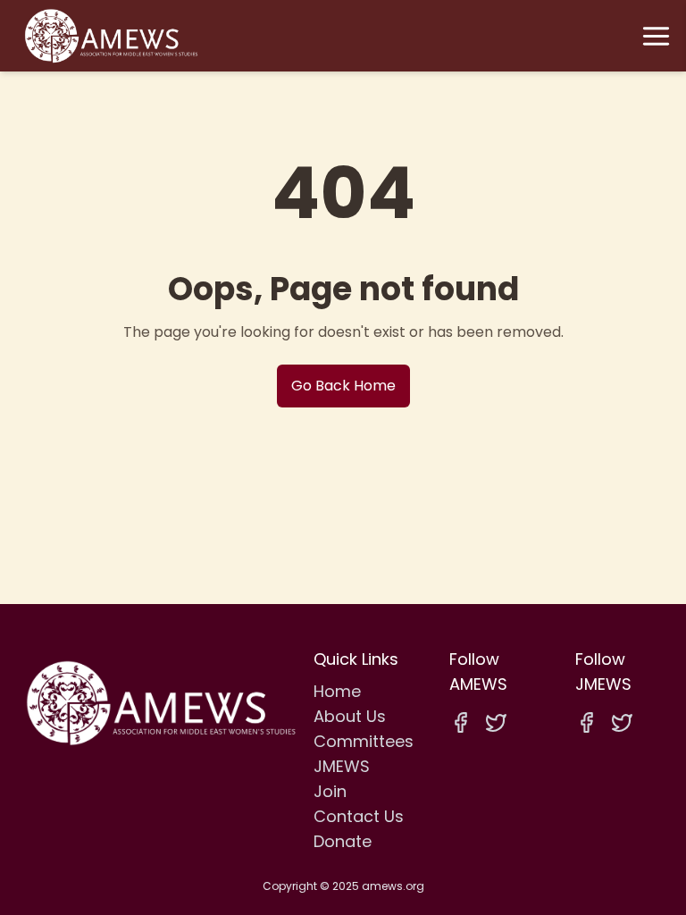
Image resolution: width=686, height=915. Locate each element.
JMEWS (342, 766)
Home (337, 691)
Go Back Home (343, 385)
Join (330, 791)
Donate (343, 841)
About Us (350, 716)
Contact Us (359, 816)
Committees (364, 741)
